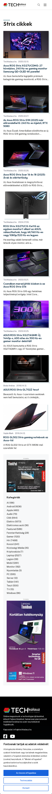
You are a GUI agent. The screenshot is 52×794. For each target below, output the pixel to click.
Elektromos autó (15, 525)
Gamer (10, 536)
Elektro (10, 521)
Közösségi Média (15, 548)
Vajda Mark (8, 433)
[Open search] (38, 5)
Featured (11, 529)
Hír (8, 540)
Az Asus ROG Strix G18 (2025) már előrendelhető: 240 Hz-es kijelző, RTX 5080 (25, 123)
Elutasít (26, 788)
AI (8, 502)
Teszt (9, 585)
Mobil (10, 563)
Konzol (10, 544)
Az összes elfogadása (26, 773)
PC (8, 574)
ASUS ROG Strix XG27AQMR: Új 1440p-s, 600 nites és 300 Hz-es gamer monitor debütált (22, 338)
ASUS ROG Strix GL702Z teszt (21, 389)
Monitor (11, 566)
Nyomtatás (12, 570)
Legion (10, 559)
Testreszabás (26, 780)
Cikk (9, 518)
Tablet (10, 581)
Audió (9, 514)
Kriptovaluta (13, 551)
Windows (11, 593)
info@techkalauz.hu (22, 729)
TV (8, 589)
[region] (26, 767)
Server (10, 578)
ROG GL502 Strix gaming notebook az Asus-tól (25, 439)
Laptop (10, 555)
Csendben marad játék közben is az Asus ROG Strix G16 (24, 285)
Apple (10, 510)
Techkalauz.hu (10, 61)
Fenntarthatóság (15, 533)
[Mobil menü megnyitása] (45, 5)
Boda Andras (9, 386)
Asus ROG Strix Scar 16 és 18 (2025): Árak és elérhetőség (24, 176)
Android (11, 506)
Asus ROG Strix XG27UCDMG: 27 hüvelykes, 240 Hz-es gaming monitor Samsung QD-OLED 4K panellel (25, 68)
